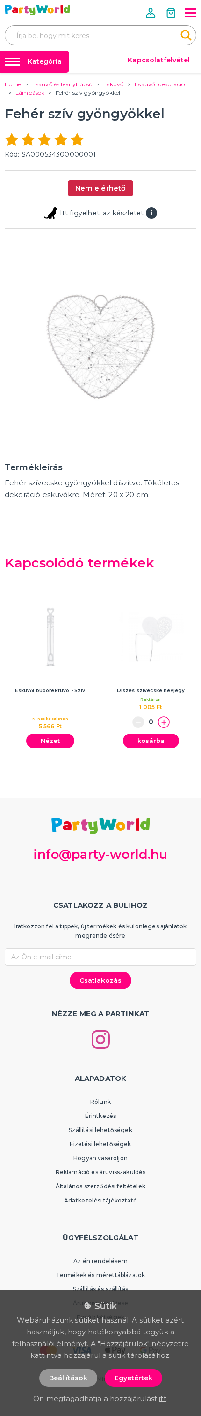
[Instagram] (101, 1039)
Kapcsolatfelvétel (159, 60)
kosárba (151, 740)
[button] (151, 13)
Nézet (50, 740)
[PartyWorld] (37, 10)
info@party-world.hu (100, 854)
